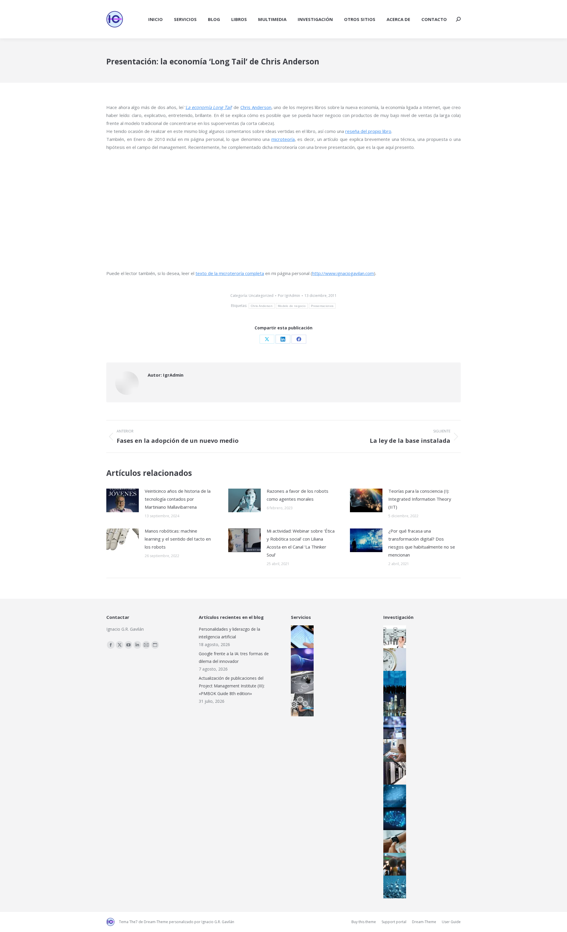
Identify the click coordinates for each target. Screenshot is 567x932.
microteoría (283, 139)
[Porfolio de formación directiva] (300, 682)
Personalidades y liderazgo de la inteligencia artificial (229, 633)
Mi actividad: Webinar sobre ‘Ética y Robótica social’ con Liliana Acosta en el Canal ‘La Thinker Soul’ (301, 543)
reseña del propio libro (368, 131)
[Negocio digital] (393, 705)
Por (289, 295)
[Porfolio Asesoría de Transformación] (300, 705)
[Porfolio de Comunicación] (300, 659)
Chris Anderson (255, 107)
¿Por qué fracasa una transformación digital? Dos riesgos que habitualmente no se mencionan (421, 543)
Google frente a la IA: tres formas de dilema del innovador (234, 657)
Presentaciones (322, 306)
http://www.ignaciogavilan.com (343, 273)
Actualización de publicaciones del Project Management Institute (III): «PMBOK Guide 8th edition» (232, 685)
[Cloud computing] (393, 773)
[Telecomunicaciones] (393, 727)
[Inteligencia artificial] (393, 818)
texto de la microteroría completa (229, 273)
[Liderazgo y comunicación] (393, 864)
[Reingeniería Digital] (393, 636)
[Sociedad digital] (393, 682)
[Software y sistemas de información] (393, 750)
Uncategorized (261, 295)
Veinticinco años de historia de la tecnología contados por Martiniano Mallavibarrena (178, 499)
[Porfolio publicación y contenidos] (300, 636)
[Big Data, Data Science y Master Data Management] (393, 796)
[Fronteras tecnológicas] (393, 887)
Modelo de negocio (292, 306)
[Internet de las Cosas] (393, 841)
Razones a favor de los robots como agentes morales (297, 495)
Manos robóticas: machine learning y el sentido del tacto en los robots (178, 539)
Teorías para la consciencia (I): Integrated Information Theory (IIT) (419, 499)
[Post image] (122, 500)
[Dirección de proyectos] (393, 659)
